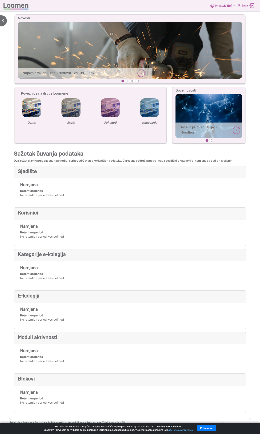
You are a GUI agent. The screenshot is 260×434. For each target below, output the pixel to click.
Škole (71, 123)
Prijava (243, 5)
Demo (31, 123)
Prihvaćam (206, 428)
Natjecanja (149, 123)
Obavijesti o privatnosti (180, 430)
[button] (222, 5)
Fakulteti (110, 123)
